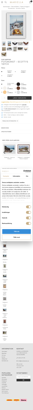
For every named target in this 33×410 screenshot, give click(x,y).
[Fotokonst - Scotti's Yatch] (16, 25)
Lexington (4, 384)
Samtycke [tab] (6, 176)
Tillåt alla (16, 231)
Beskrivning (5, 128)
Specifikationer (6, 131)
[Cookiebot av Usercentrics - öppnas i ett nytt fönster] (23, 171)
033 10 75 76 (21, 357)
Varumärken (15, 6)
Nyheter (4, 377)
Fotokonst (4, 381)
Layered (4, 382)
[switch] (28, 212)
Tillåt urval (16, 237)
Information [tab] (16, 176)
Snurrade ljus (5, 393)
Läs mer (24, 104)
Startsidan (6, 6)
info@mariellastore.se (23, 361)
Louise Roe (4, 386)
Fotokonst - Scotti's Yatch (16, 8)
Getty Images (24, 6)
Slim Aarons (5, 391)
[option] (9, 151)
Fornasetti (4, 379)
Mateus (4, 387)
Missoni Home (5, 389)
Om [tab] (27, 176)
